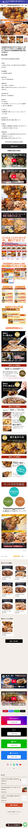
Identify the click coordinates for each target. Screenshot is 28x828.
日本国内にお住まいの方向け (14, 150)
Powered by (12, 814)
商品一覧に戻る (14, 641)
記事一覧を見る (14, 805)
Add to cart (14, 146)
